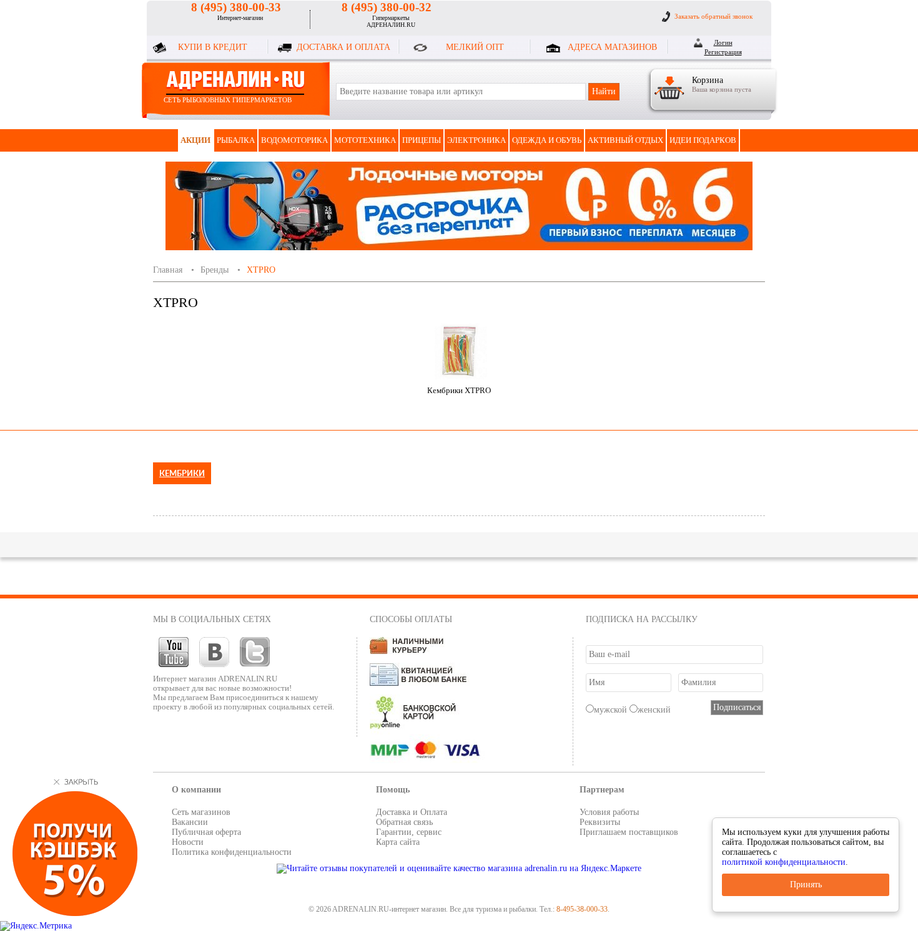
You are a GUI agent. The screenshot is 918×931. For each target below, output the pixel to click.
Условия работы (609, 812)
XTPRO (261, 270)
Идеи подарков (702, 140)
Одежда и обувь (546, 140)
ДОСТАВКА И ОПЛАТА (343, 47)
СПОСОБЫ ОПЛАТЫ (411, 619)
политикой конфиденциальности (784, 862)
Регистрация (723, 52)
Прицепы (421, 140)
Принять (806, 884)
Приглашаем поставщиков (629, 832)
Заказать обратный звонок (713, 16)
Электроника (476, 140)
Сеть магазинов (201, 812)
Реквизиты (600, 822)
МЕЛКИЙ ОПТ (475, 47)
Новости (188, 842)
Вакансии (190, 822)
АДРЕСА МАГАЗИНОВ (612, 47)
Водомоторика (294, 140)
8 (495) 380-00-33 (236, 7)
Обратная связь (404, 822)
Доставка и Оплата (411, 812)
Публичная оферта (206, 832)
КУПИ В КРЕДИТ (212, 47)
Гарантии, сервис (409, 832)
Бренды (214, 270)
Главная (167, 270)
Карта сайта (398, 842)
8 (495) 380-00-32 (387, 7)
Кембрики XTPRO (459, 390)
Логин (723, 42)
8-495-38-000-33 (582, 909)
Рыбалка (236, 140)
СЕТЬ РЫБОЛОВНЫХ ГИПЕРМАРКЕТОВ (228, 100)
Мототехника (365, 140)
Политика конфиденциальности (232, 852)
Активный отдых (625, 140)
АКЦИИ (195, 140)
